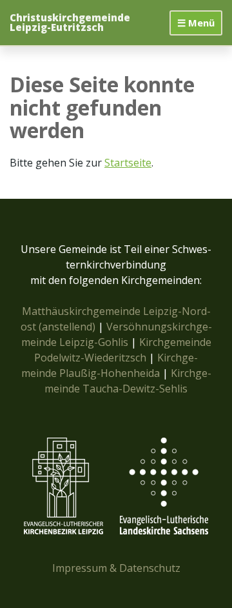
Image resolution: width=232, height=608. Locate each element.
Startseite (127, 163)
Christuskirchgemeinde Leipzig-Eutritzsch (70, 22)
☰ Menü (196, 22)
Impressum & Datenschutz (116, 568)
